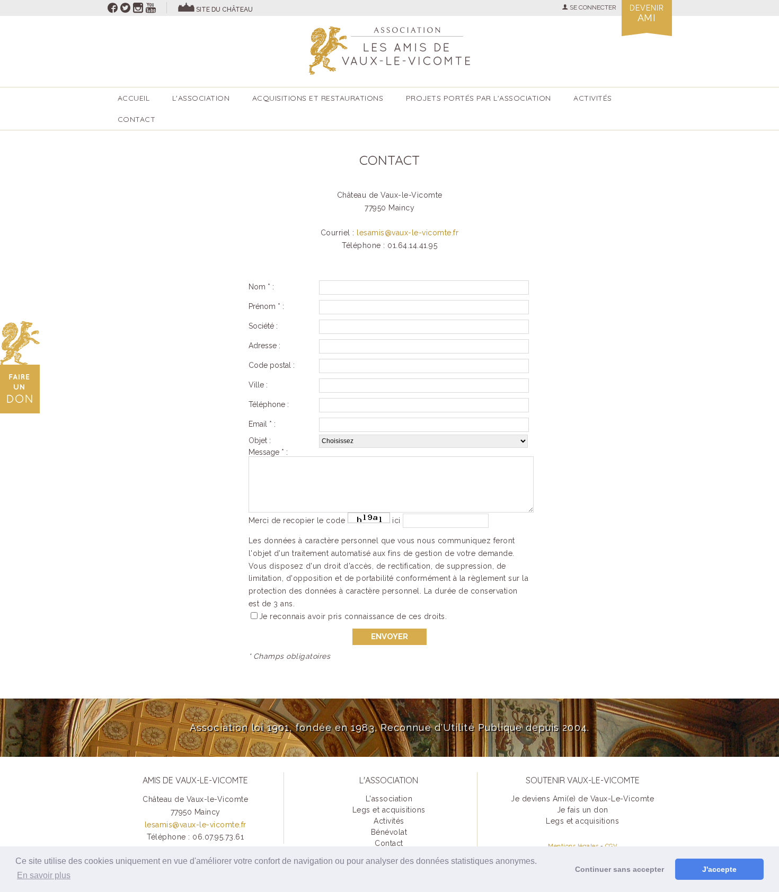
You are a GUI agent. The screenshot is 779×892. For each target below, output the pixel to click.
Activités (389, 821)
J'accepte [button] (719, 869)
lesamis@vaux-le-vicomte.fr (407, 232)
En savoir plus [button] (43, 875)
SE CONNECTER (592, 7)
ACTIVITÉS (592, 98)
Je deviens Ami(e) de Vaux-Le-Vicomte (582, 798)
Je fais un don (582, 810)
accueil (134, 98)
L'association (201, 98)
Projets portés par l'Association (478, 98)
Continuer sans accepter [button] (619, 869)
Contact (137, 119)
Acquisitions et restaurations (318, 98)
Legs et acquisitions (389, 810)
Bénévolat (389, 832)
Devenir (646, 13)
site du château (224, 9)
